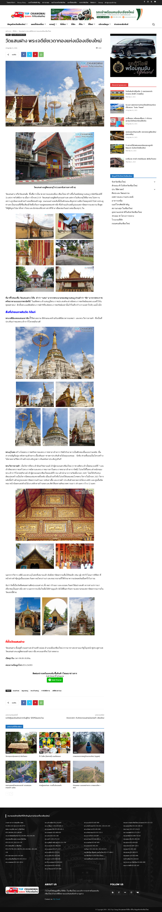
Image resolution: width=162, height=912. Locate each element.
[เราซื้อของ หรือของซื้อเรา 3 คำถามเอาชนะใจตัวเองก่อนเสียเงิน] (117, 122)
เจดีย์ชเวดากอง (56, 690)
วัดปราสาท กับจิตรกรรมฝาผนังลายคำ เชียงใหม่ (85, 717)
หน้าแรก (8, 31)
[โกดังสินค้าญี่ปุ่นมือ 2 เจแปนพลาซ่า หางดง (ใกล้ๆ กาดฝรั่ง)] (117, 95)
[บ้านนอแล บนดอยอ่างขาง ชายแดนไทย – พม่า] (88, 772)
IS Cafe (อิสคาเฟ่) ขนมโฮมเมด (50, 756)
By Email (56, 899)
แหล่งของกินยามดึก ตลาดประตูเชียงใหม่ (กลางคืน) (141, 133)
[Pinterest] (35, 54)
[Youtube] (155, 1)
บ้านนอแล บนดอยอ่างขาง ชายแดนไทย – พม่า (87, 786)
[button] (153, 24)
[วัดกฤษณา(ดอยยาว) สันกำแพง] (21, 743)
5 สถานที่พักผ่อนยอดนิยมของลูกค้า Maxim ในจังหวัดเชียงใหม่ (139, 146)
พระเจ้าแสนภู (35, 690)
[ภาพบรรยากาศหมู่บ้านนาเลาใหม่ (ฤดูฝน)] (88, 743)
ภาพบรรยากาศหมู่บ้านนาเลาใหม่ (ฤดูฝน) (86, 756)
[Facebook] (144, 1)
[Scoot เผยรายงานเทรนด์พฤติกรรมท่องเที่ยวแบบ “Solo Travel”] (117, 108)
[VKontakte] (137, 892)
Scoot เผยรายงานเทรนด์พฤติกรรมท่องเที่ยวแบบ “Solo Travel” (141, 106)
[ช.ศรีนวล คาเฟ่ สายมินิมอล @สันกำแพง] (117, 162)
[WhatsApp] (41, 54)
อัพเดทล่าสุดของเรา (119, 85)
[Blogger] (112, 892)
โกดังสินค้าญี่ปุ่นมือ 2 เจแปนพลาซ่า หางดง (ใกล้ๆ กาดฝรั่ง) (139, 92)
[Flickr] (125, 892)
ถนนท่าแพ (16, 690)
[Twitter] (151, 1)
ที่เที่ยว (15, 31)
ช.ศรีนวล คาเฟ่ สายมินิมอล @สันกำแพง (141, 159)
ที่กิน (41, 752)
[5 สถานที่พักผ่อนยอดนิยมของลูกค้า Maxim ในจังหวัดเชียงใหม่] (117, 149)
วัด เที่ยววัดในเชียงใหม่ (18, 34)
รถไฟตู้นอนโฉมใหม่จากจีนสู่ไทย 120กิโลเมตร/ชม (25, 717)
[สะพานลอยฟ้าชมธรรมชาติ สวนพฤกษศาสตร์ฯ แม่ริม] (21, 772)
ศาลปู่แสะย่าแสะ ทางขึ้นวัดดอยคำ (50, 785)
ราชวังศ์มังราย (45, 690)
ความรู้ (42, 781)
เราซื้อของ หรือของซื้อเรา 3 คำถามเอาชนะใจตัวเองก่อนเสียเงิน (139, 119)
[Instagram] (148, 1)
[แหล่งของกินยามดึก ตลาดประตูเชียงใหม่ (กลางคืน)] (117, 135)
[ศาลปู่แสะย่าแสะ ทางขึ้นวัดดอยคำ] (54, 772)
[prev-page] (7, 793)
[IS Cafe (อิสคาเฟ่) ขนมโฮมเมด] (54, 743)
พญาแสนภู (25, 690)
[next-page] (11, 793)
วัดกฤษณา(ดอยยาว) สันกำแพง (16, 756)
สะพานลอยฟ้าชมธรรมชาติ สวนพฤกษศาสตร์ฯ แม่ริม (18, 786)
